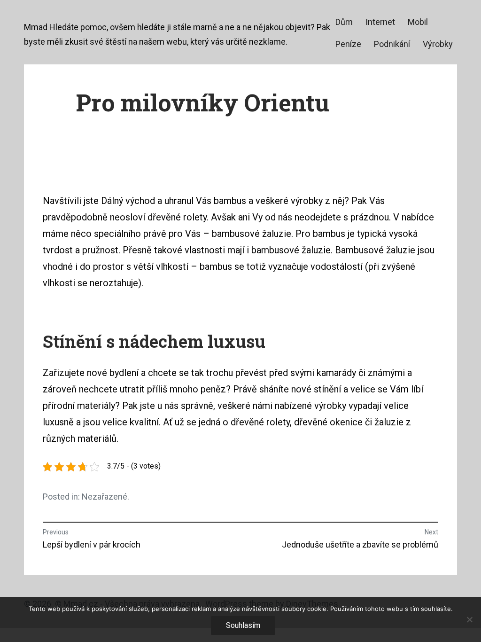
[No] (469, 619)
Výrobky (438, 44)
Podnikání (392, 44)
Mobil (418, 22)
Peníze (348, 44)
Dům (344, 22)
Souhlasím (243, 625)
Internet (380, 22)
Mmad (35, 27)
